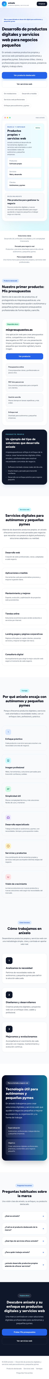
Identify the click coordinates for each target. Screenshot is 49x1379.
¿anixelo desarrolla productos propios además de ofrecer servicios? (24, 1264)
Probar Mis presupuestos (24, 1332)
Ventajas (39, 1369)
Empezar (42, 4)
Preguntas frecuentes (24, 1373)
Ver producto (24, 356)
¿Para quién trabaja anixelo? (24, 1252)
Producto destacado (14, 1369)
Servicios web (29, 1369)
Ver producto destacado (24, 75)
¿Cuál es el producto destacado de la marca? (24, 1228)
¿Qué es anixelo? (24, 1216)
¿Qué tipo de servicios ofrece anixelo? (24, 1241)
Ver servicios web (24, 84)
